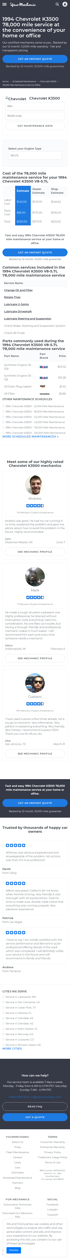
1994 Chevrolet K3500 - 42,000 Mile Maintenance (35, 422)
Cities (17, 1162)
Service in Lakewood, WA (21, 996)
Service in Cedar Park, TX (21, 1007)
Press (17, 1147)
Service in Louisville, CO (20, 1039)
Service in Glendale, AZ (19, 1018)
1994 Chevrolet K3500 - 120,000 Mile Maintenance (36, 432)
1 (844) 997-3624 (19, 1097)
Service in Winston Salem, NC (23, 1044)
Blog (17, 1188)
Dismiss (13, 1250)
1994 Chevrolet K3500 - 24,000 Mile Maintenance (35, 416)
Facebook (52, 1204)
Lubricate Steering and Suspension (27, 318)
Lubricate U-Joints (16, 304)
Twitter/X (52, 1214)
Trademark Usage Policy (52, 1157)
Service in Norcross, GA (19, 1034)
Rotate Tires (12, 297)
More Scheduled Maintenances (29, 436)
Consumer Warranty (52, 1142)
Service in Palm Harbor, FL (22, 1028)
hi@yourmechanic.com (46, 1097)
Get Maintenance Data (35, 125)
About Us (17, 1142)
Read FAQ (35, 1106)
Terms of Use (52, 1162)
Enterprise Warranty (52, 1147)
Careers (17, 1157)
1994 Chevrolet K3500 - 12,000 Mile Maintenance (35, 406)
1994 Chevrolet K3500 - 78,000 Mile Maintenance (35, 427)
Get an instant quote (35, 58)
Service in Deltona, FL (19, 1012)
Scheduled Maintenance (17, 1177)
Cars (17, 1167)
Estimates (18, 1172)
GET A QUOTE (35, 1117)
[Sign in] (65, 4)
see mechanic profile (35, 551)
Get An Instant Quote (35, 252)
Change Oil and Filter (18, 290)
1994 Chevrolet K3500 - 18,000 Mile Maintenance (35, 411)
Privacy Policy (52, 1152)
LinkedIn (52, 1209)
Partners (17, 1182)
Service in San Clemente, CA (23, 1002)
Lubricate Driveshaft (18, 311)
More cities (12, 1048)
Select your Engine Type (24, 148)
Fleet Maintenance (17, 1152)
